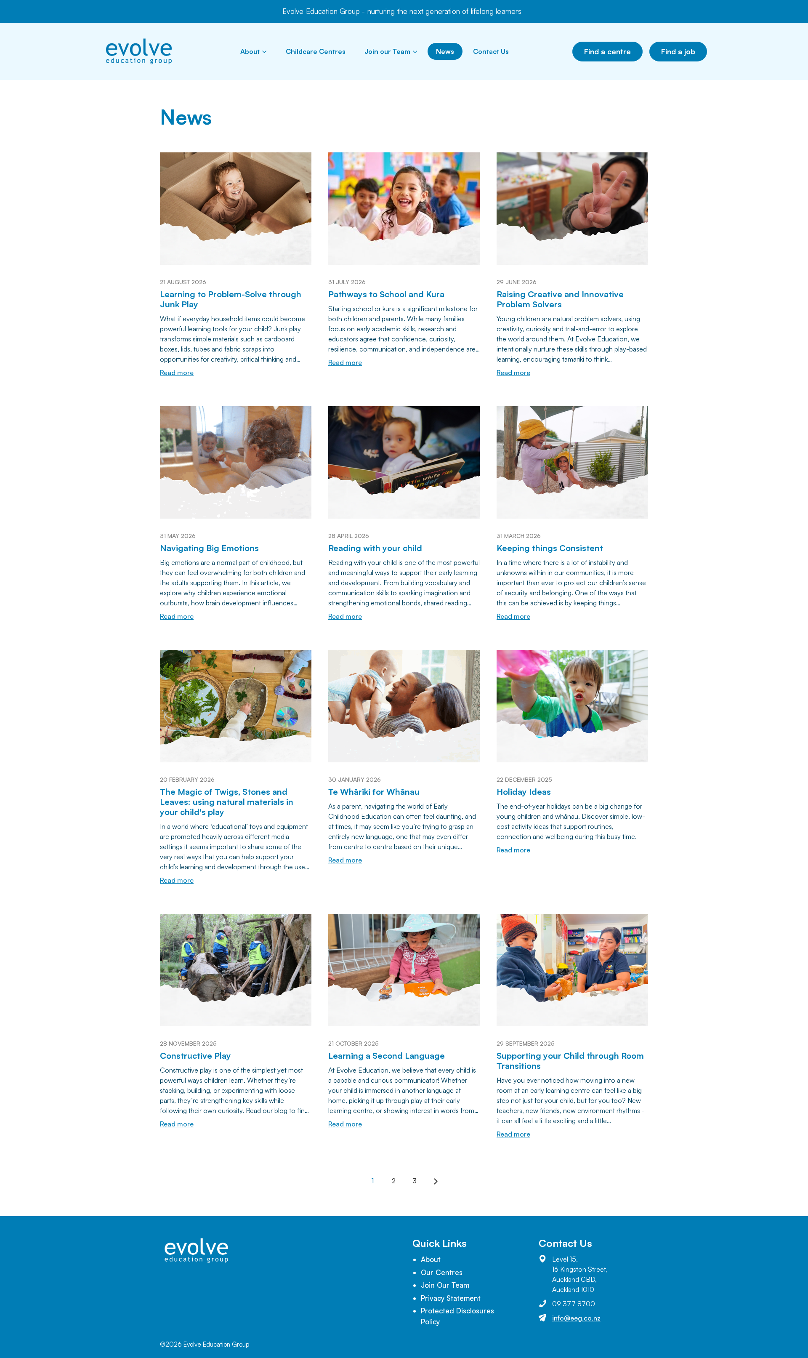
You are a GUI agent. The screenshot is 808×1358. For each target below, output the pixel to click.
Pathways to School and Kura (386, 294)
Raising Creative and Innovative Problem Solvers (560, 299)
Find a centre (607, 51)
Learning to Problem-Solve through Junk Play (230, 299)
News (445, 51)
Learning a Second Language (386, 1055)
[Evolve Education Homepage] (139, 51)
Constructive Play (195, 1055)
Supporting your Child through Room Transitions (570, 1060)
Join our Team (387, 51)
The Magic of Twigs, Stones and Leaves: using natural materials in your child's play (226, 801)
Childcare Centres (316, 51)
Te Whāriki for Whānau (374, 791)
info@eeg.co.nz (576, 1318)
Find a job (678, 51)
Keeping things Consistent (550, 548)
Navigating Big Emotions (209, 548)
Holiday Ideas (524, 791)
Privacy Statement (451, 1298)
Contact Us (491, 51)
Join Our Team (445, 1285)
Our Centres (441, 1272)
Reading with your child (375, 548)
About (250, 51)
